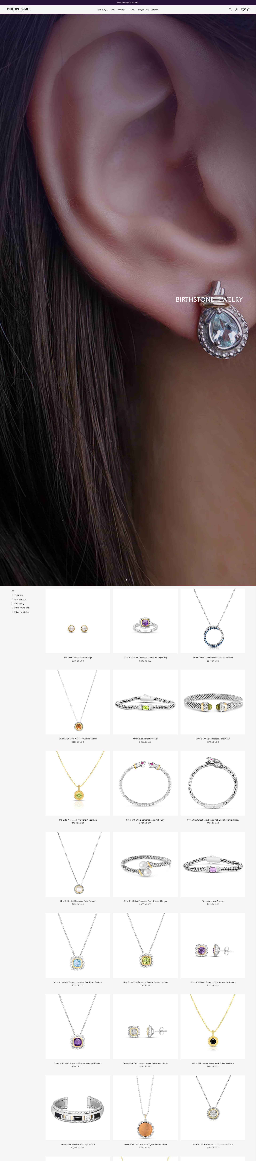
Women (121, 9)
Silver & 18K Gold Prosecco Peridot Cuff (213, 739)
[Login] (237, 10)
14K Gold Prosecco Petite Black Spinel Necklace (213, 1063)
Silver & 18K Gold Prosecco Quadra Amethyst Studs (212, 982)
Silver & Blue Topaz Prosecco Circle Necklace (213, 657)
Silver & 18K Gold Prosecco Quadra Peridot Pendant (145, 982)
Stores (155, 9)
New (113, 9)
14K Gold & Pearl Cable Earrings (78, 657)
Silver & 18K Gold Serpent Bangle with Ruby (145, 820)
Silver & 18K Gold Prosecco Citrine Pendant (78, 739)
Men (132, 9)
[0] (242, 9)
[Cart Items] (249, 10)
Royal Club (143, 9)
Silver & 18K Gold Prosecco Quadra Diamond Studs (145, 1063)
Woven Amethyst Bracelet (213, 901)
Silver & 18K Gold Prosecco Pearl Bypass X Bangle (145, 901)
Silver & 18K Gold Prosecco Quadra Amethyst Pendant (78, 1063)
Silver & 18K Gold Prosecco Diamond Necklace (213, 1144)
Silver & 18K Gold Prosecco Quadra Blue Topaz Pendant (77, 982)
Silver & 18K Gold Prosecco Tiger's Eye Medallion (145, 1144)
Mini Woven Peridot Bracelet (145, 739)
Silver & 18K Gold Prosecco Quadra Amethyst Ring (145, 657)
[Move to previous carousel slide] (126, 580)
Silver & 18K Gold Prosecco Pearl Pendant (78, 901)
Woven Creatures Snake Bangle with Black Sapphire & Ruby (213, 820)
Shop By (102, 9)
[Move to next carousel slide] (129, 580)
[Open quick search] (230, 10)
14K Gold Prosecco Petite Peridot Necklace (78, 820)
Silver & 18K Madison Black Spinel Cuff (78, 1144)
